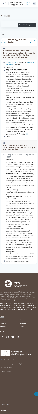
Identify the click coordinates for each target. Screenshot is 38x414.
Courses (22, 320)
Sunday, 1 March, (12, 62)
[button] (5, 3)
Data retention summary (7, 367)
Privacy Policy (5, 404)
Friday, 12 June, (29, 155)
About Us (3, 323)
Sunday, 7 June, (11, 155)
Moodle (9, 371)
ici (27, 134)
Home (2, 320)
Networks (23, 323)
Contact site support (9, 360)
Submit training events (26, 25)
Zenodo (22, 326)
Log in (28, 3)
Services (3, 326)
